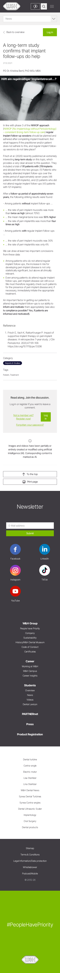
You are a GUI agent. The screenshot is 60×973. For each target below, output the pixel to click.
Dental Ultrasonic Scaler (30, 808)
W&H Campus (30, 671)
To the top (32, 474)
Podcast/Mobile (30, 873)
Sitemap (30, 848)
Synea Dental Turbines (30, 796)
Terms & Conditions (30, 854)
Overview (30, 690)
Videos (30, 699)
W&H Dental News (30, 790)
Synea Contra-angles (30, 802)
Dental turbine (30, 759)
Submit (30, 533)
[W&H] (11, 6)
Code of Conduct (30, 646)
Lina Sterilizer (29, 784)
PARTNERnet (30, 714)
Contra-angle (30, 765)
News (30, 695)
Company (30, 633)
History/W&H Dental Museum (30, 642)
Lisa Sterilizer (30, 777)
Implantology (30, 814)
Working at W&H (30, 666)
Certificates (30, 651)
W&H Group (30, 623)
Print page (32, 481)
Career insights (30, 675)
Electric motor (30, 771)
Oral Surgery (30, 821)
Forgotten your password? (30, 424)
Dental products (30, 827)
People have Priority (30, 628)
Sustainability (29, 637)
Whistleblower (30, 867)
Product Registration (30, 734)
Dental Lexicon (30, 704)
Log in (50, 32)
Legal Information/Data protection (30, 860)
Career (30, 661)
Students (30, 685)
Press (30, 724)
